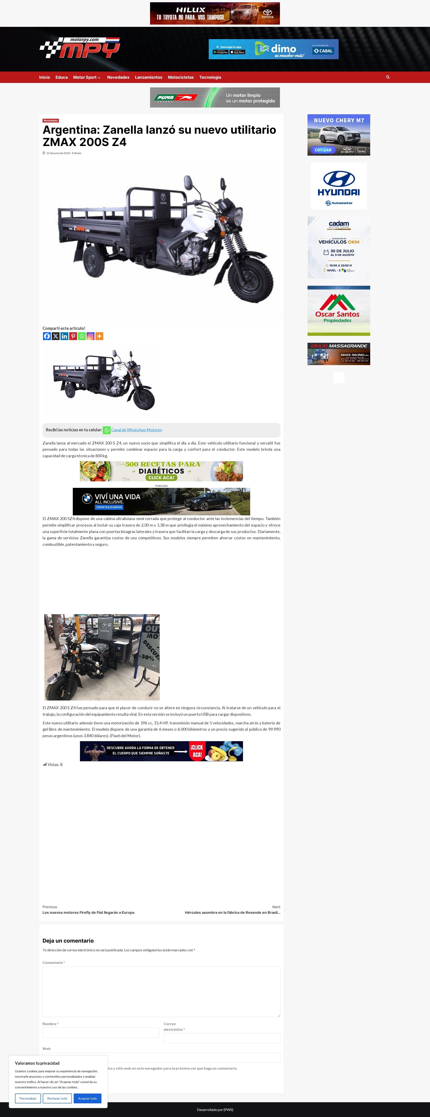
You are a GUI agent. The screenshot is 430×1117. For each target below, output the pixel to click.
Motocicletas (181, 77)
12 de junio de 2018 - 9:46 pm (63, 153)
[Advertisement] (161, 581)
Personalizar (28, 1098)
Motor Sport (85, 77)
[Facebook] (47, 336)
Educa (62, 77)
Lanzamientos (148, 77)
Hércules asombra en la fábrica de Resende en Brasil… (232, 910)
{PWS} (228, 1109)
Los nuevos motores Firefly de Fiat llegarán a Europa (88, 910)
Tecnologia (210, 77)
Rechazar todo (57, 1098)
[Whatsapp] (82, 336)
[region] (58, 1082)
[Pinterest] (73, 336)
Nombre (51, 1024)
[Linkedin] (64, 336)
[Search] (388, 77)
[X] (56, 336)
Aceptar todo (87, 1098)
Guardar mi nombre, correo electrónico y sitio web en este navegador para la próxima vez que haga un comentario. (142, 1068)
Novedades (118, 77)
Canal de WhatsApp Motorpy (136, 429)
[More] (99, 336)
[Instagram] (91, 336)
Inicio (44, 77)
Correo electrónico (174, 1027)
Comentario (54, 962)
